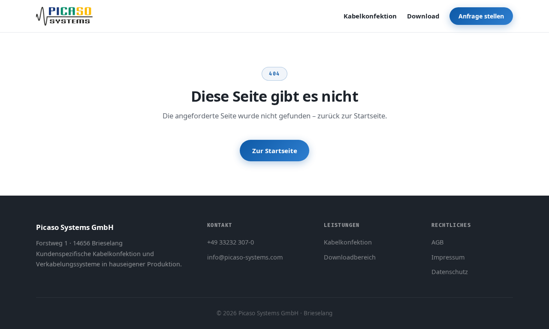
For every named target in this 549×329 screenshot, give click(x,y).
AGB (437, 242)
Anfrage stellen (481, 16)
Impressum (448, 257)
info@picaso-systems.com (245, 257)
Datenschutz (449, 272)
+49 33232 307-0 (230, 242)
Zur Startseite (274, 150)
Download (423, 16)
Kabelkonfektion (370, 16)
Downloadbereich (350, 257)
